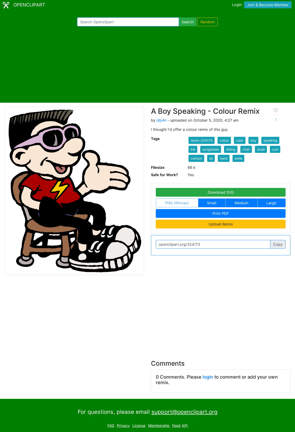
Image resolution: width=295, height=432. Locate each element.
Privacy (123, 425)
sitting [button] (230, 149)
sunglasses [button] (210, 149)
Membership (159, 425)
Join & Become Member (268, 5)
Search (188, 22)
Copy (278, 244)
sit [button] (211, 158)
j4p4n (161, 120)
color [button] (239, 140)
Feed (176, 425)
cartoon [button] (196, 158)
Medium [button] (241, 203)
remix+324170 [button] (201, 140)
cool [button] (275, 149)
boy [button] (253, 140)
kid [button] (193, 149)
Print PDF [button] (220, 213)
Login (237, 4)
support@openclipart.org (184, 412)
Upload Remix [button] (221, 224)
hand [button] (223, 158)
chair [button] (246, 149)
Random (208, 22)
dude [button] (261, 149)
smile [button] (238, 158)
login (208, 377)
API (185, 425)
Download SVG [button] (221, 192)
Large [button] (271, 203)
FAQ (110, 425)
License (138, 425)
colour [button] (224, 140)
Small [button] (211, 203)
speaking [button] (270, 140)
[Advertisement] (147, 64)
